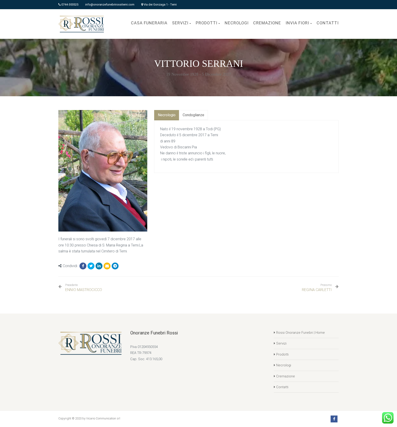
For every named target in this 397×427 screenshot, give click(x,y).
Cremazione (285, 376)
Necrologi (283, 365)
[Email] (107, 266)
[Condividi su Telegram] (115, 266)
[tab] (166, 115)
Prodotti (282, 354)
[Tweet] (91, 266)
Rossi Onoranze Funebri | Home (300, 333)
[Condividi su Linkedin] (99, 266)
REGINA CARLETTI (317, 290)
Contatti (282, 387)
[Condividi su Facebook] (82, 266)
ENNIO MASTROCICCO (83, 287)
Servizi (281, 343)
